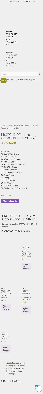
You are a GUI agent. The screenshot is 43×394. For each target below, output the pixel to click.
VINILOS (9, 37)
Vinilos (16, 126)
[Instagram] (9, 389)
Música (9, 126)
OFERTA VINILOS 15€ (28, 224)
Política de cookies (14, 371)
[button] (21, 50)
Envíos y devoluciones (15, 366)
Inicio (3, 126)
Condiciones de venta (15, 363)
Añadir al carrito (10, 201)
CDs (8, 39)
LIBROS (9, 45)
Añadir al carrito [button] (26, 266)
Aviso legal (10, 374)
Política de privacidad (15, 368)
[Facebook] (3, 389)
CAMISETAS (11, 42)
